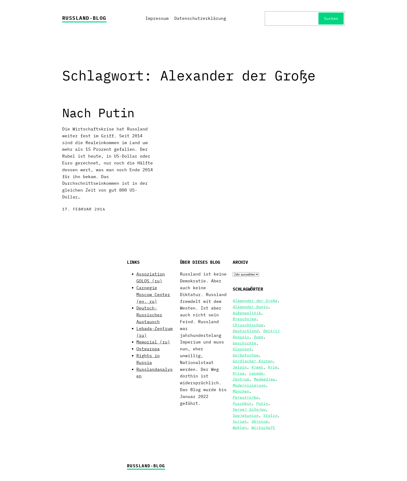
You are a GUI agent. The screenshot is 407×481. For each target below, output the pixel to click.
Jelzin (240, 367)
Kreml (257, 367)
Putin (262, 403)
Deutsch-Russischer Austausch (149, 314)
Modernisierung (249, 385)
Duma (258, 337)
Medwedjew (264, 379)
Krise (238, 373)
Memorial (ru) (153, 342)
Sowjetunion (246, 415)
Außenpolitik (247, 312)
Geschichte (244, 343)
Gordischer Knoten (253, 361)
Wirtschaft (263, 427)
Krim (272, 367)
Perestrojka (246, 397)
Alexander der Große (255, 300)
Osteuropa (148, 348)
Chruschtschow (248, 324)
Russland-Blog (84, 18)
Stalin (270, 415)
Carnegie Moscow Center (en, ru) (153, 294)
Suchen (331, 18)
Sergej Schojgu (249, 409)
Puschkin (242, 403)
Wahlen (240, 427)
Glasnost (242, 349)
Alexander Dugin (250, 306)
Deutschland (246, 330)
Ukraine (260, 421)
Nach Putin (98, 112)
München (241, 391)
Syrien (240, 421)
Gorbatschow (246, 355)
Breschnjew (244, 318)
